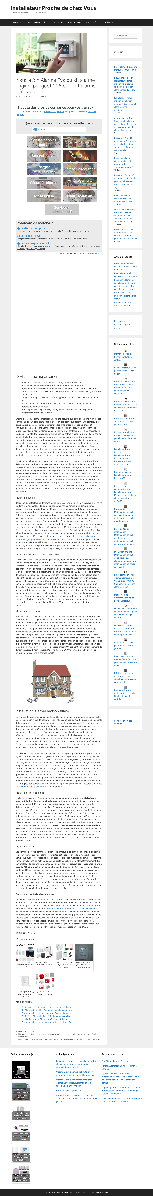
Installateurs (18, 22)
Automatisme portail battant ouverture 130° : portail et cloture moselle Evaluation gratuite (76, 1098)
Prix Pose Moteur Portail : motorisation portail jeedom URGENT (125, 421)
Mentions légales (122, 324)
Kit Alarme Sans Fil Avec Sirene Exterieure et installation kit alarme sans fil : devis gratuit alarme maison (125, 144)
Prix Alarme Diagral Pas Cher (115, 1061)
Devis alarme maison (26, 1031)
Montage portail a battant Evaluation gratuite (123, 357)
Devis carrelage (74, 22)
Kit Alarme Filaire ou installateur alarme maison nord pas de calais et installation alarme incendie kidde (124, 84)
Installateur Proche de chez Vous (54, 8)
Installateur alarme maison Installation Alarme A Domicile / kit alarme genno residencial (125, 104)
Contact (118, 328)
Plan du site (120, 321)
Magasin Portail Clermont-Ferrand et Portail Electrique (124, 598)
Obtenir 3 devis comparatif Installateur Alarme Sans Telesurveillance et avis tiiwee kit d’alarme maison (74, 1083)
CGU (57, 253)
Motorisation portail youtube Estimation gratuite (123, 645)
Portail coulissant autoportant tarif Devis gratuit (125, 296)
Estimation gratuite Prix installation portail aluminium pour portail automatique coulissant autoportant (76, 1064)
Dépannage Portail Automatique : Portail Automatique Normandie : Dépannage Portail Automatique (121, 1090)
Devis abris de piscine (37, 22)
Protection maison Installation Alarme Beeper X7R (123, 475)
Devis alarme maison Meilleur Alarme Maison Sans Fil (125, 266)
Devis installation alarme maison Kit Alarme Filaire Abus (123, 198)
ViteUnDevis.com (83, 253)
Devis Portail (109, 22)
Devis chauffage (92, 22)
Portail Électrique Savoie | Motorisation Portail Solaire (125, 371)
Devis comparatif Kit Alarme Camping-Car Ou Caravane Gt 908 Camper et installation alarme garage (124, 581)
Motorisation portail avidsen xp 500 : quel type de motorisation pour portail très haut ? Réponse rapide (59, 1039)
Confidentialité (63, 253)
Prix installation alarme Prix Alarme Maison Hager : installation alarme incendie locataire (125, 387)
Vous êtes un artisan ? (95, 253)
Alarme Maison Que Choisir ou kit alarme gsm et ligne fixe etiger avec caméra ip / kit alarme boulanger (125, 124)
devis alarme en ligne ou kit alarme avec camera (74, 908)
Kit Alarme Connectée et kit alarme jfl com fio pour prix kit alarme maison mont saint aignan (125, 181)
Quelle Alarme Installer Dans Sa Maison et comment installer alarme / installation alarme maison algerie (125, 215)
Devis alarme (57, 22)
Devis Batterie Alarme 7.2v (68, 1091)
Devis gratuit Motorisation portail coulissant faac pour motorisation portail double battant (124, 515)
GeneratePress (101, 1192)
